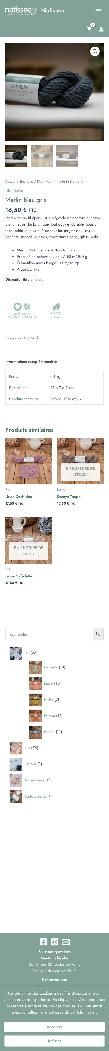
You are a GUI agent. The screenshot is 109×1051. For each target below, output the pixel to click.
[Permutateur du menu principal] (98, 10)
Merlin (50, 181)
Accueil (10, 181)
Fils (39, 181)
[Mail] (66, 942)
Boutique (26, 181)
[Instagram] (54, 942)
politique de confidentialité (71, 1012)
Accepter (54, 1027)
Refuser (54, 1041)
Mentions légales (55, 958)
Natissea (53, 10)
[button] (95, 51)
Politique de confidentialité (54, 970)
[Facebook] (43, 942)
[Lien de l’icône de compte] (101, 29)
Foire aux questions (55, 951)
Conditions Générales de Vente (55, 964)
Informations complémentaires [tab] (31, 361)
